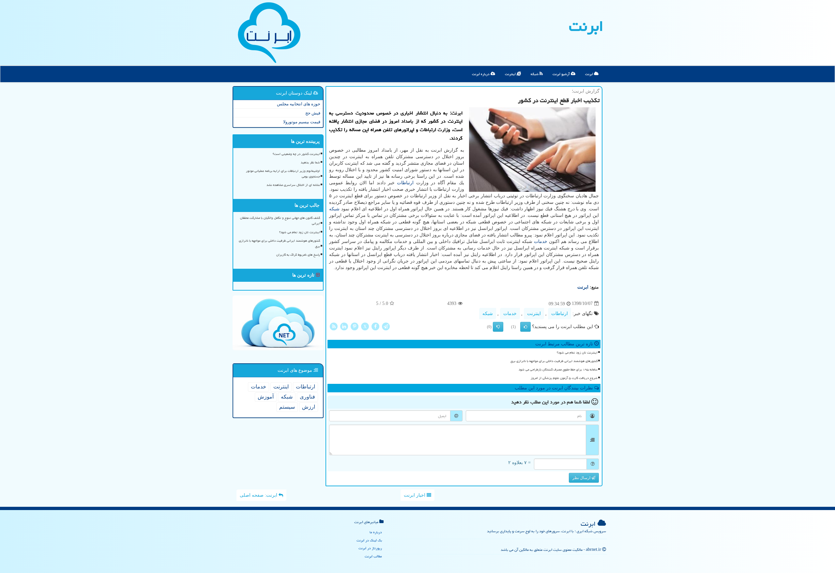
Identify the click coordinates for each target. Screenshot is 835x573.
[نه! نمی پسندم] (498, 327)
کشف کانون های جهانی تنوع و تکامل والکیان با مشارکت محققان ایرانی (280, 221)
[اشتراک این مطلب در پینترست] (354, 326)
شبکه (535, 73)
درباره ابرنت (481, 73)
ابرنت (586, 26)
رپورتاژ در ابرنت (370, 548)
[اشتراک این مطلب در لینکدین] (344, 326)
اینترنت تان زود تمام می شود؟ (577, 352)
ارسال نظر (581, 477)
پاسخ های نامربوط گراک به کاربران (298, 254)
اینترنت (511, 73)
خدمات (540, 241)
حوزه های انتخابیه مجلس (298, 103)
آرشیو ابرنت (562, 73)
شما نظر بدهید (310, 162)
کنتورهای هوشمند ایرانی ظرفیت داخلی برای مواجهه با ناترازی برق (554, 361)
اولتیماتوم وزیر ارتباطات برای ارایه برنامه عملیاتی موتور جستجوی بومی (283, 174)
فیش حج (312, 113)
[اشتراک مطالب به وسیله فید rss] (333, 326)
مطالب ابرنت (373, 556)
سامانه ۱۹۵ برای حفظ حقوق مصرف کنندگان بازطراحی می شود (558, 369)
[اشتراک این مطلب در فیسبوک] (375, 326)
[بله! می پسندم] (525, 327)
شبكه (334, 208)
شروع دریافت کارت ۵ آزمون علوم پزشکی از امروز (564, 378)
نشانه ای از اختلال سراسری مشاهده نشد (293, 185)
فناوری (307, 397)
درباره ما (376, 532)
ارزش (308, 407)
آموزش (266, 397)
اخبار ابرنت (415, 495)
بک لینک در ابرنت (369, 540)
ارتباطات (405, 182)
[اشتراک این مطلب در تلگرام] (385, 326)
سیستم (287, 407)
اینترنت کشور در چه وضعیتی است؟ (296, 154)
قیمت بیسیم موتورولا (301, 121)
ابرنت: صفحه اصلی (259, 495)
